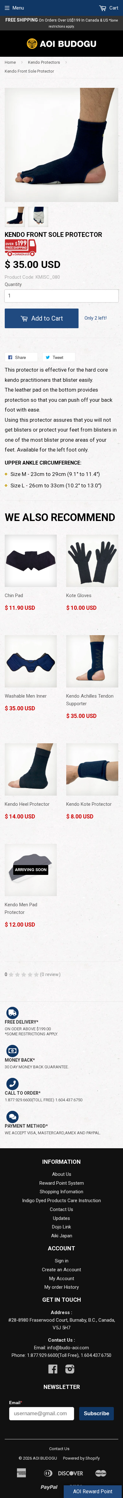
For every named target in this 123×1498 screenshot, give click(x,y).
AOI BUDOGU (45, 1458)
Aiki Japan (61, 1236)
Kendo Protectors (44, 62)
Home (10, 62)
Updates (61, 1218)
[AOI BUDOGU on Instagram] (70, 1371)
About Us (61, 1174)
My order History (61, 1287)
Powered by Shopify (81, 1458)
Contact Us (61, 1209)
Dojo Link (61, 1227)
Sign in (61, 1261)
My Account (61, 1278)
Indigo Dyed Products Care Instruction (61, 1200)
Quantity (13, 284)
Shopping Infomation (61, 1192)
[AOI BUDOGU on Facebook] (53, 1371)
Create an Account (61, 1270)
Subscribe (96, 1413)
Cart (113, 8)
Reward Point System (61, 1183)
